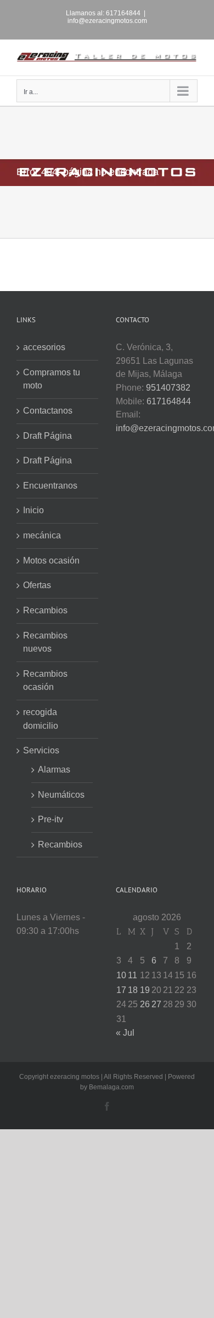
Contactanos (47, 410)
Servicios (41, 750)
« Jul (125, 1032)
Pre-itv (50, 819)
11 (132, 975)
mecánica (42, 535)
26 (145, 1004)
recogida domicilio (40, 718)
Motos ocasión (51, 560)
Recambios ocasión (45, 680)
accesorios (44, 347)
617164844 (169, 401)
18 (133, 990)
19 (145, 990)
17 (121, 990)
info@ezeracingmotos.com (107, 21)
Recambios (45, 610)
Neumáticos (61, 794)
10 (121, 975)
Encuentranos (50, 485)
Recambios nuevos (45, 642)
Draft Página (47, 435)
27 (156, 1004)
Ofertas (37, 585)
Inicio (33, 510)
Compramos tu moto (51, 379)
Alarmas (54, 769)
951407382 (168, 387)
